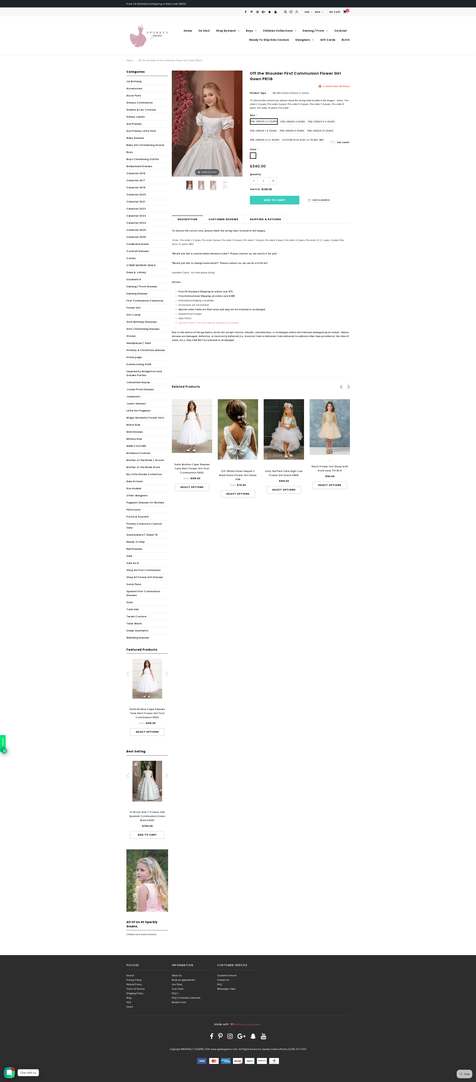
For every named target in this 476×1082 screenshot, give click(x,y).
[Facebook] (245, 12)
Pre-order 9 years (292, 131)
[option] (147, 697)
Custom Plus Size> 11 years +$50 (303, 140)
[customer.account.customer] (297, 12)
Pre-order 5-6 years (321, 121)
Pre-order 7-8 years (263, 131)
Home (129, 60)
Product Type (258, 93)
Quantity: (255, 174)
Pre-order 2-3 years (263, 121)
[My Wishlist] (291, 12)
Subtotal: (255, 189)
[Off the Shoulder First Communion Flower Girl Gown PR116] (189, 185)
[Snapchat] (269, 12)
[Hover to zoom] (207, 123)
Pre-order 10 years (320, 131)
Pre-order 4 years (293, 121)
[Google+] (263, 12)
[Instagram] (257, 12)
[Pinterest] (251, 12)
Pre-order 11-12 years (264, 140)
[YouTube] (275, 12)
